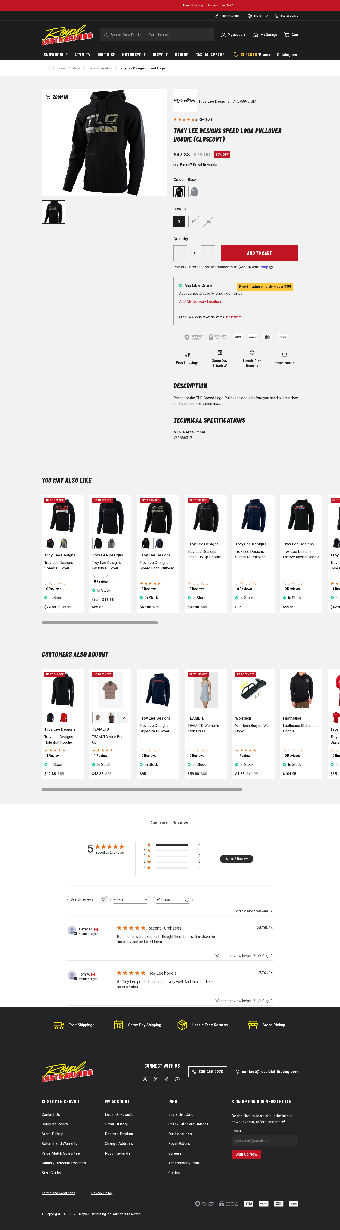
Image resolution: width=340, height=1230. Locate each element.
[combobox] (130, 900)
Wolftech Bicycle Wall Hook (252, 728)
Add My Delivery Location (200, 301)
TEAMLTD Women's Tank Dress (203, 728)
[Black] (179, 191)
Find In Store (233, 317)
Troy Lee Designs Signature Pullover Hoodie (250, 554)
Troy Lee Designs (213, 101)
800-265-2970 (210, 1071)
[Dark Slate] (193, 191)
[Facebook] (145, 1079)
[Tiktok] (166, 1078)
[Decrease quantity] (180, 253)
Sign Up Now (246, 1154)
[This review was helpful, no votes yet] (259, 956)
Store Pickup (274, 1025)
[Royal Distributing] (67, 35)
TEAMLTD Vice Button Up (109, 740)
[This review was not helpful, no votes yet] (267, 956)
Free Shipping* (81, 1025)
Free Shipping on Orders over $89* (170, 5)
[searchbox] (83, 899)
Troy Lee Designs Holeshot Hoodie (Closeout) (58, 740)
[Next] (123, 717)
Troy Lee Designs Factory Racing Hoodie (301, 554)
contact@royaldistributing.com (270, 1071)
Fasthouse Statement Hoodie (300, 728)
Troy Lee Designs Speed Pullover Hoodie (58, 565)
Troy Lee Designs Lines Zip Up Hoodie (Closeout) (204, 554)
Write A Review (237, 859)
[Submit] (105, 34)
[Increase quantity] (208, 253)
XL (209, 221)
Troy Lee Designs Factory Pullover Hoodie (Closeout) (107, 565)
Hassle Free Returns (210, 1025)
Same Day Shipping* (145, 1025)
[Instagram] (156, 1079)
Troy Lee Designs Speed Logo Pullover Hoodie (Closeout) (157, 565)
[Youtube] (177, 1079)
